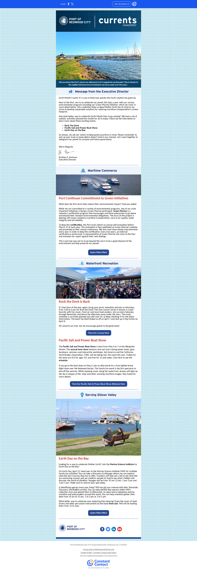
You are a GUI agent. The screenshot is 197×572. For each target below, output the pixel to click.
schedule (63, 360)
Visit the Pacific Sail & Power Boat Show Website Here (98, 384)
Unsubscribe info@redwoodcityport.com (98, 549)
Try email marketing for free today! (98, 568)
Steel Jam (113, 504)
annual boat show (79, 349)
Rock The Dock (72, 126)
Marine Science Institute (122, 464)
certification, (76, 225)
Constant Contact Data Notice (104, 553)
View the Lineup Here (98, 333)
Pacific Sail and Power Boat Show (81, 128)
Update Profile (86, 553)
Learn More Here (98, 252)
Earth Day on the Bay (75, 130)
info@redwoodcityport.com (96, 556)
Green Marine (120, 211)
